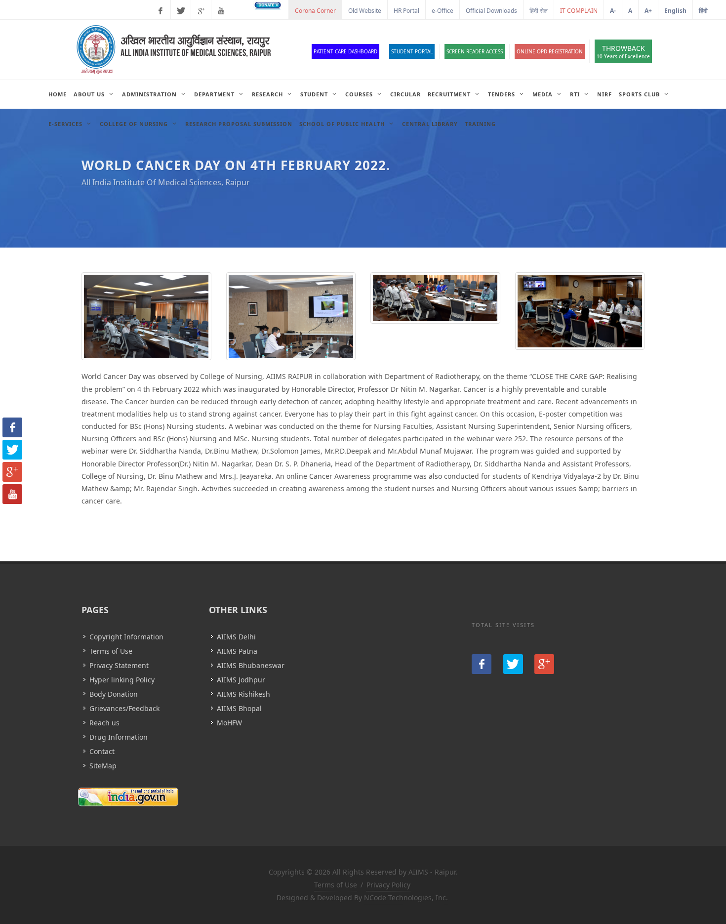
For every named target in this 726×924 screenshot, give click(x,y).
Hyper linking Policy (122, 679)
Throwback (623, 51)
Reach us (104, 722)
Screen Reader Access (474, 51)
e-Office (442, 10)
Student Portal (412, 51)
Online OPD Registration (550, 51)
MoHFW (229, 722)
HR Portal (406, 10)
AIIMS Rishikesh (243, 694)
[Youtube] (221, 11)
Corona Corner (315, 10)
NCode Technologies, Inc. (406, 897)
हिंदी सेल (538, 10)
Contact (102, 751)
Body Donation (113, 694)
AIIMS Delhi (236, 636)
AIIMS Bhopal (239, 708)
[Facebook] (160, 11)
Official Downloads (491, 10)
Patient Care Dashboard (345, 51)
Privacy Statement (119, 665)
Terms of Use (110, 651)
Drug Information (118, 737)
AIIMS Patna (237, 651)
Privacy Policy (388, 884)
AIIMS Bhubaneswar (250, 665)
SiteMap (103, 765)
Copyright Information (126, 636)
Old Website (364, 10)
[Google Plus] (201, 11)
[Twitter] (181, 11)
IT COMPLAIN (579, 10)
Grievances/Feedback (124, 708)
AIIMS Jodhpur (241, 679)
